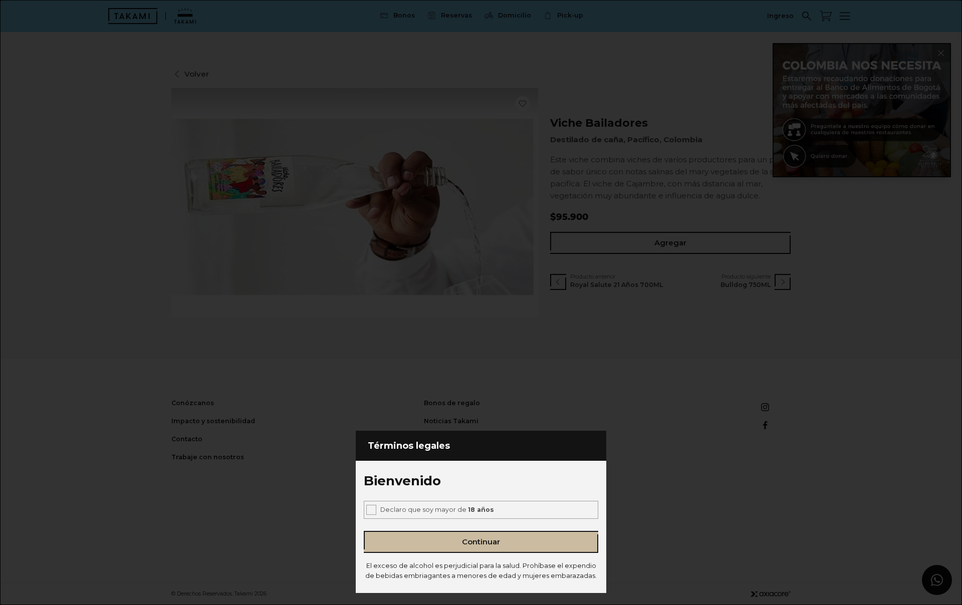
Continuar (481, 541)
